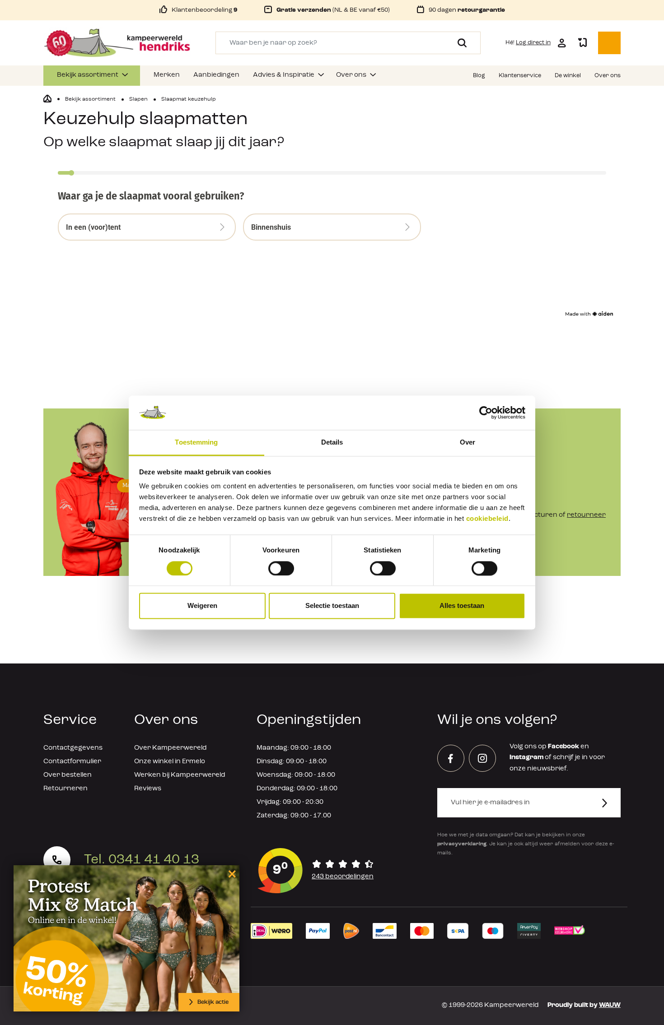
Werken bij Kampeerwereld (179, 775)
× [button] (230, 874)
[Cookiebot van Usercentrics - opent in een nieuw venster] (485, 412)
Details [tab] (332, 442)
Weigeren (202, 606)
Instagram (526, 757)
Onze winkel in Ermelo (169, 761)
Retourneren (65, 788)
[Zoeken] (459, 43)
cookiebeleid (487, 519)
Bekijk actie (213, 1002)
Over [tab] (467, 442)
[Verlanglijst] (582, 43)
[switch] (281, 568)
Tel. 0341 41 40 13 (141, 860)
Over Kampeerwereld (170, 748)
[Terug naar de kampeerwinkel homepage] (47, 98)
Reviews (147, 788)
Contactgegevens (73, 748)
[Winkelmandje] (609, 43)
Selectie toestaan (332, 606)
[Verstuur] (610, 802)
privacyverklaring (461, 844)
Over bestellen (67, 775)
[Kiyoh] (315, 870)
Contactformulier (72, 761)
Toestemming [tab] (196, 442)
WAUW (610, 1005)
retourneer (586, 515)
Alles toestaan (462, 606)
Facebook (563, 746)
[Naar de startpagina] (117, 43)
